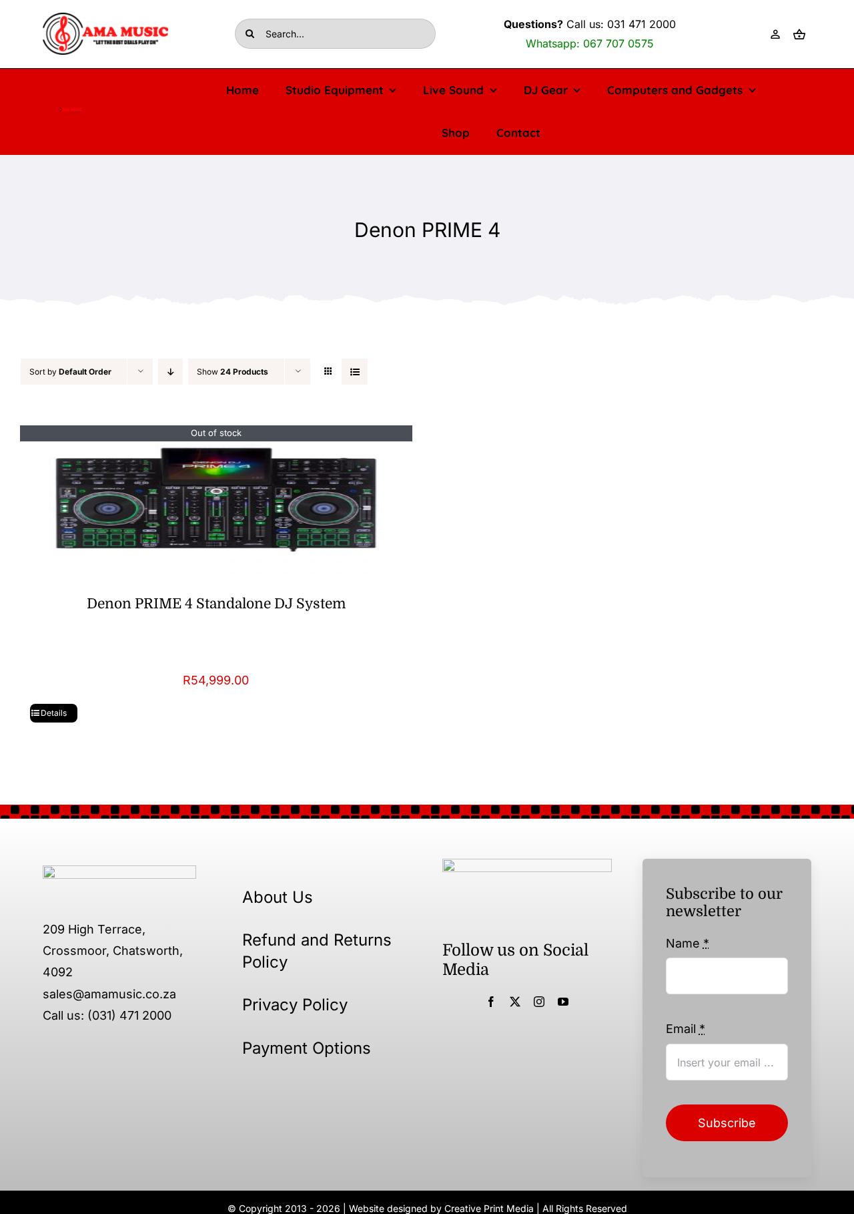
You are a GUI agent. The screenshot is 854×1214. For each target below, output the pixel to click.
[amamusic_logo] (70, 112)
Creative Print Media (489, 1208)
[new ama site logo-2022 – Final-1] (119, 871)
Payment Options (306, 1048)
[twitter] (515, 1001)
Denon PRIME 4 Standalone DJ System (216, 604)
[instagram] (539, 1001)
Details (54, 713)
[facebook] (491, 1001)
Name (687, 943)
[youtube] (563, 1001)
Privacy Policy (295, 1004)
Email (685, 1029)
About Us (277, 897)
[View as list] (355, 372)
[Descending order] (170, 371)
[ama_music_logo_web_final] (105, 18)
